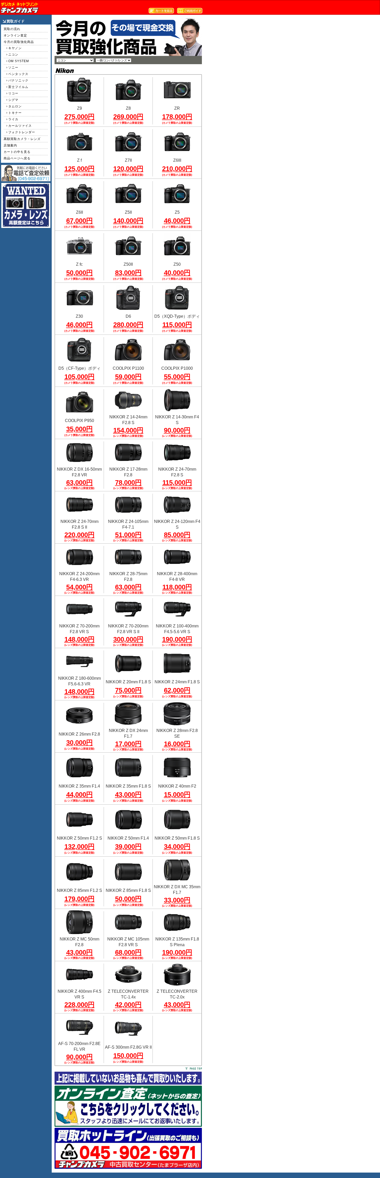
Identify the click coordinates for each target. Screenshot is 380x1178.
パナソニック (18, 80)
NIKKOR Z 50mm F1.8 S (177, 838)
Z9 (79, 108)
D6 (128, 316)
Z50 (177, 264)
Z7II (128, 160)
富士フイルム (18, 87)
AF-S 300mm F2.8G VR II (128, 1047)
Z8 (128, 108)
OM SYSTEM (18, 61)
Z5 (177, 212)
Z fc (79, 264)
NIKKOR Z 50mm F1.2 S (79, 838)
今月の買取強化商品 (19, 42)
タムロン (15, 106)
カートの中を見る (17, 152)
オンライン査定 (15, 35)
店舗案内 (10, 145)
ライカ (13, 119)
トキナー (15, 113)
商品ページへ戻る (17, 158)
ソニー (13, 67)
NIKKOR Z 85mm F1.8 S (128, 890)
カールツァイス (20, 126)
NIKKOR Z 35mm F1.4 (79, 786)
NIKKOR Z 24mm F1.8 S (177, 682)
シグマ (13, 100)
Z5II (128, 212)
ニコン (13, 54)
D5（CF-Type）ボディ (79, 368)
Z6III (177, 160)
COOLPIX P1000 (177, 368)
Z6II (79, 212)
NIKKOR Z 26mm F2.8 (79, 734)
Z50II (128, 264)
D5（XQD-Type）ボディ (177, 316)
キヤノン (15, 48)
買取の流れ (12, 29)
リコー (13, 93)
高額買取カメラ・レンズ (22, 139)
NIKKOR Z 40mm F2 (177, 786)
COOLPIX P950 (79, 420)
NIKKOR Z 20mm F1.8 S (128, 682)
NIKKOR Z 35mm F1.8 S (128, 786)
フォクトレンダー (21, 132)
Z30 (79, 316)
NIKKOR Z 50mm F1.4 (128, 838)
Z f (79, 160)
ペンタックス (18, 74)
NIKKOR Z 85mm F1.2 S (79, 890)
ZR (177, 108)
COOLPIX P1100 (128, 368)
